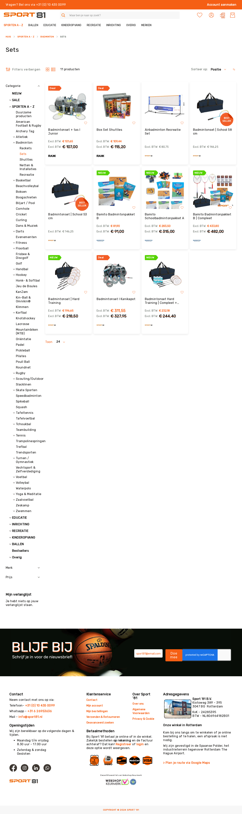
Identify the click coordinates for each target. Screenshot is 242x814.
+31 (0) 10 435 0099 (40, 705)
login (140, 744)
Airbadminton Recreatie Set (163, 131)
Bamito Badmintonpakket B (116, 216)
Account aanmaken (221, 4)
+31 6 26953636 (39, 711)
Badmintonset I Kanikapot (116, 299)
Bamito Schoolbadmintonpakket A (164, 216)
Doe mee (174, 655)
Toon (48, 342)
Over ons (138, 703)
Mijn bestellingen (97, 711)
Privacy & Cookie (144, 718)
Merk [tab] (9, 567)
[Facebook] (13, 768)
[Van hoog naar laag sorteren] (234, 69)
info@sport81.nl (30, 717)
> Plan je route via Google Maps (186, 762)
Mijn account (94, 705)
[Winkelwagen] (232, 15)
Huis (8, 36)
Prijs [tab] (9, 577)
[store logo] (24, 15)
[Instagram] (24, 768)
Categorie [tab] (13, 86)
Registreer (123, 744)
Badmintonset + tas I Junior (64, 131)
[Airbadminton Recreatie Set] (165, 106)
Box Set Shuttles (109, 130)
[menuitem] (15, 25)
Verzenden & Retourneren (103, 717)
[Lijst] (53, 69)
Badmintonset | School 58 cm (212, 131)
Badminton (47, 36)
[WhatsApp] (47, 768)
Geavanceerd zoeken (100, 722)
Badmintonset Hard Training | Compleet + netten (161, 301)
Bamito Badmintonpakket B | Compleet (212, 216)
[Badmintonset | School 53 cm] (68, 190)
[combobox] (120, 15)
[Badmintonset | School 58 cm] (213, 106)
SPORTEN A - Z (25, 36)
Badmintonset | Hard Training (63, 301)
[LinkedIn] (36, 768)
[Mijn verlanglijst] (199, 15)
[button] (212, 15)
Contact (91, 700)
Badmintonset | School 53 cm (67, 216)
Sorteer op (199, 69)
